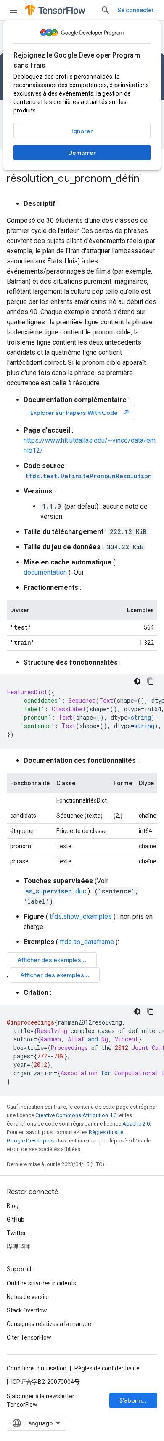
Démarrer (82, 152)
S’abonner (133, 1400)
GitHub (15, 1219)
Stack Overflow (27, 1310)
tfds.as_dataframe (87, 942)
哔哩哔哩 (18, 1246)
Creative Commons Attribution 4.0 (75, 1115)
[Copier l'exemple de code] (150, 681)
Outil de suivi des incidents (41, 1283)
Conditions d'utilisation (36, 1368)
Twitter (16, 1233)
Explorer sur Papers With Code (80, 412)
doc (55, 891)
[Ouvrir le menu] (13, 10)
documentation (45, 572)
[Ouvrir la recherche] (106, 10)
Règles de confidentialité (107, 1368)
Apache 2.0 (136, 1123)
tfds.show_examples (81, 916)
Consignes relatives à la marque (49, 1323)
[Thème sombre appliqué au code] (137, 681)
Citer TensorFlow (29, 1337)
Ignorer (82, 131)
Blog (13, 1206)
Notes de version (29, 1296)
